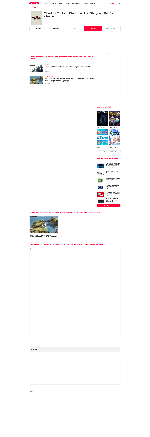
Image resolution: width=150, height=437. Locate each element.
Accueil (32, 8)
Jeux (60, 3)
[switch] (120, 3)
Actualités (56, 28)
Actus (47, 3)
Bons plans (76, 3)
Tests (54, 3)
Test (74, 28)
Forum (92, 3)
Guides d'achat (111, 28)
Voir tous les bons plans (108, 205)
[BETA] (34, 3)
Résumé (38, 28)
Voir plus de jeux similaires (108, 151)
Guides (85, 3)
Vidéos (67, 3)
